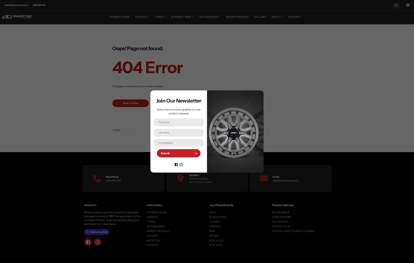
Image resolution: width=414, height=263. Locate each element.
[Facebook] (176, 164)
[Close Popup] (259, 94)
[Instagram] (181, 164)
